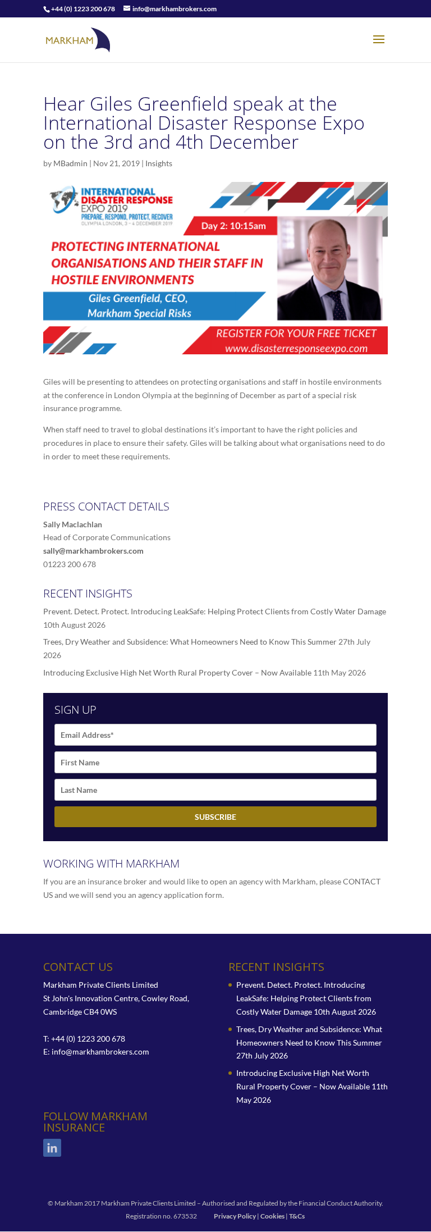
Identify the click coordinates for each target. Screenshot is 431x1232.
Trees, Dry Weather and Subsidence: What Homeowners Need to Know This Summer (190, 641)
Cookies (272, 1216)
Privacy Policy (235, 1216)
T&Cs (297, 1216)
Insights (158, 163)
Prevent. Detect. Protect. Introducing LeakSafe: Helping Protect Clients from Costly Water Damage (214, 611)
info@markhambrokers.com (100, 1051)
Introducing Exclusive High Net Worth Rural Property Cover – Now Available (177, 672)
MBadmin (70, 163)
